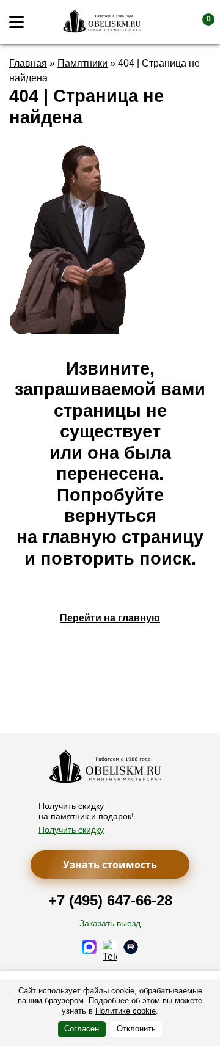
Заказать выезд (110, 923)
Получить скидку (71, 830)
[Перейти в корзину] (198, 22)
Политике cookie (125, 1010)
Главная (28, 63)
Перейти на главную (110, 618)
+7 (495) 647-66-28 (110, 900)
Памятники (82, 63)
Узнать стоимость (110, 864)
